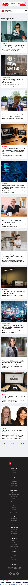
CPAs (14, 522)
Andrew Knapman (14, 546)
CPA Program (14, 540)
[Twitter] (10, 573)
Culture (14, 492)
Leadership (14, 496)
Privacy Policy (14, 557)
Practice (4, 394)
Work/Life (14, 487)
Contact (14, 555)
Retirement (14, 485)
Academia (14, 503)
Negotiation (14, 531)
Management (5, 112)
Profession (5, 359)
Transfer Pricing (14, 512)
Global (14, 470)
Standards (14, 509)
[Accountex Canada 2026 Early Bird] (14, 4)
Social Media (14, 533)
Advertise (14, 553)
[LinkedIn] (14, 573)
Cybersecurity (14, 529)
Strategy (14, 498)
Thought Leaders (6, 77)
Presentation (14, 481)
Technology (5, 43)
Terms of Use (14, 561)
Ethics (14, 505)
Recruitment (14, 483)
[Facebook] (17, 573)
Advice (14, 479)
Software (14, 535)
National (14, 472)
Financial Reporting (14, 494)
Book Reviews (14, 518)
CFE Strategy (14, 544)
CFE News (14, 542)
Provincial (14, 474)
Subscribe (20, 11)
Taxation (4, 428)
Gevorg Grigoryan (14, 548)
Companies (14, 520)
